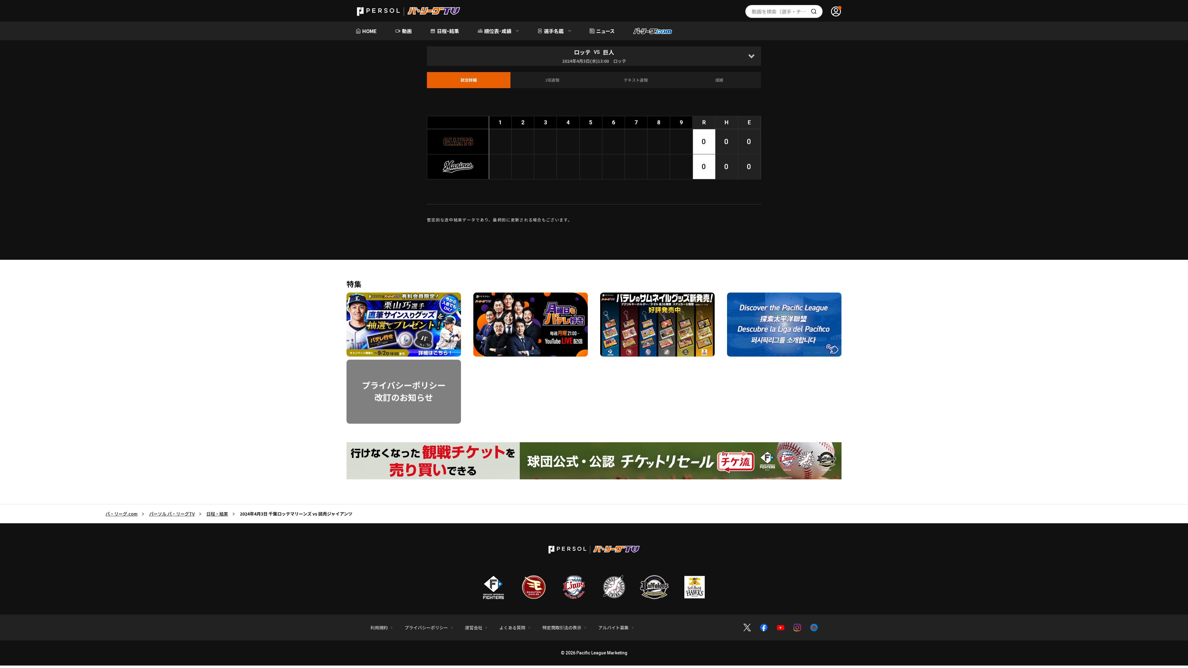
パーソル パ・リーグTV (172, 514)
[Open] (751, 56)
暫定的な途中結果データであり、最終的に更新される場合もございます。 (499, 220)
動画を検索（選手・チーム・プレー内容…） (787, 11)
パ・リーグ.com (121, 514)
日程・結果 (217, 514)
